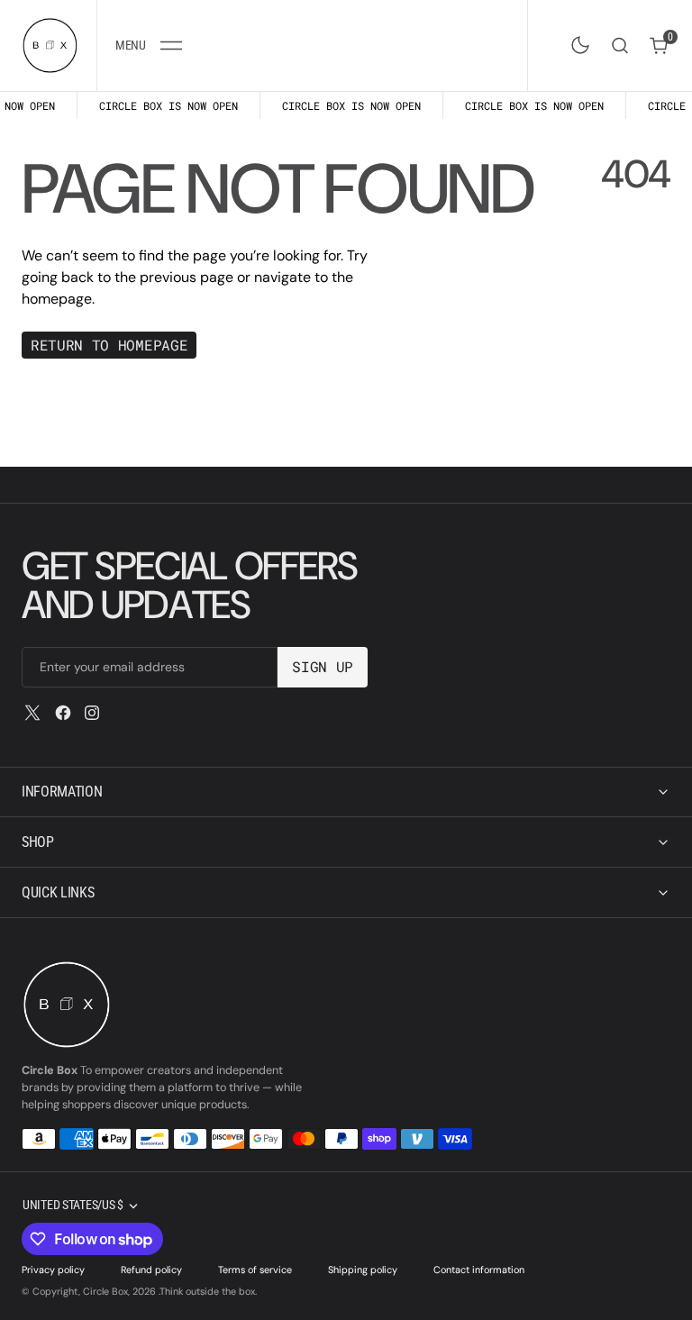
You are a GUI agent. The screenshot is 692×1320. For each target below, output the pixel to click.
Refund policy (151, 1269)
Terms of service (255, 1269)
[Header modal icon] (171, 45)
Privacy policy (53, 1269)
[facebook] (63, 713)
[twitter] (32, 713)
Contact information (478, 1269)
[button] (148, 45)
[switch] (576, 41)
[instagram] (92, 713)
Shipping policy (362, 1269)
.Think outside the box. (208, 1291)
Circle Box (105, 1291)
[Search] (620, 45)
